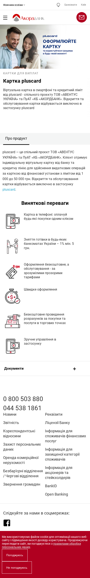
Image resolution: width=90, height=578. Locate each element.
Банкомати (70, 4)
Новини (9, 414)
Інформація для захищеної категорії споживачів (62, 454)
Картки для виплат (21, 73)
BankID (51, 486)
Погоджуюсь (14, 555)
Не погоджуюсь (16, 567)
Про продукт (16, 138)
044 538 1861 (22, 408)
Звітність (11, 422)
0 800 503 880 (23, 399)
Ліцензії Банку (57, 422)
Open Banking (56, 494)
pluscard (9, 189)
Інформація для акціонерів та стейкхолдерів (58, 472)
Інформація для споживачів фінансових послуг (65, 436)
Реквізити (53, 414)
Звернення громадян (21, 484)
